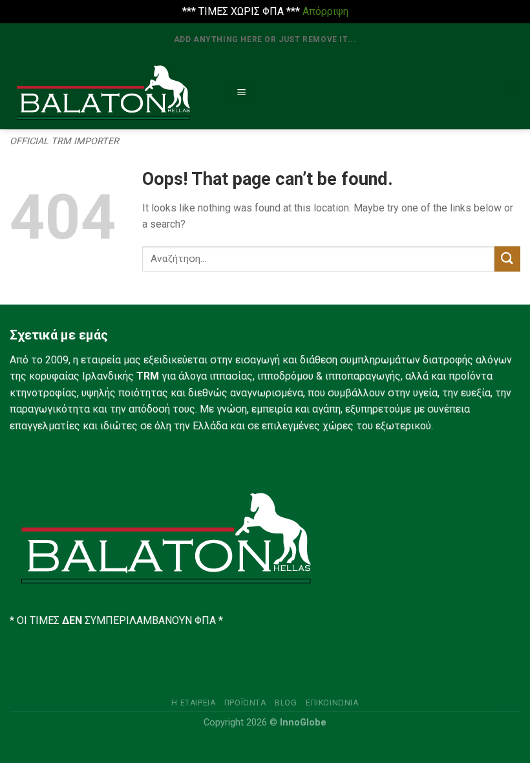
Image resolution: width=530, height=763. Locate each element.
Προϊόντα (245, 702)
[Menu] (242, 92)
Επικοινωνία (332, 702)
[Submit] (507, 259)
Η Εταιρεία (193, 702)
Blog (286, 702)
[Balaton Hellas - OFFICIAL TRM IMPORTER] (110, 93)
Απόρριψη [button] (325, 11)
